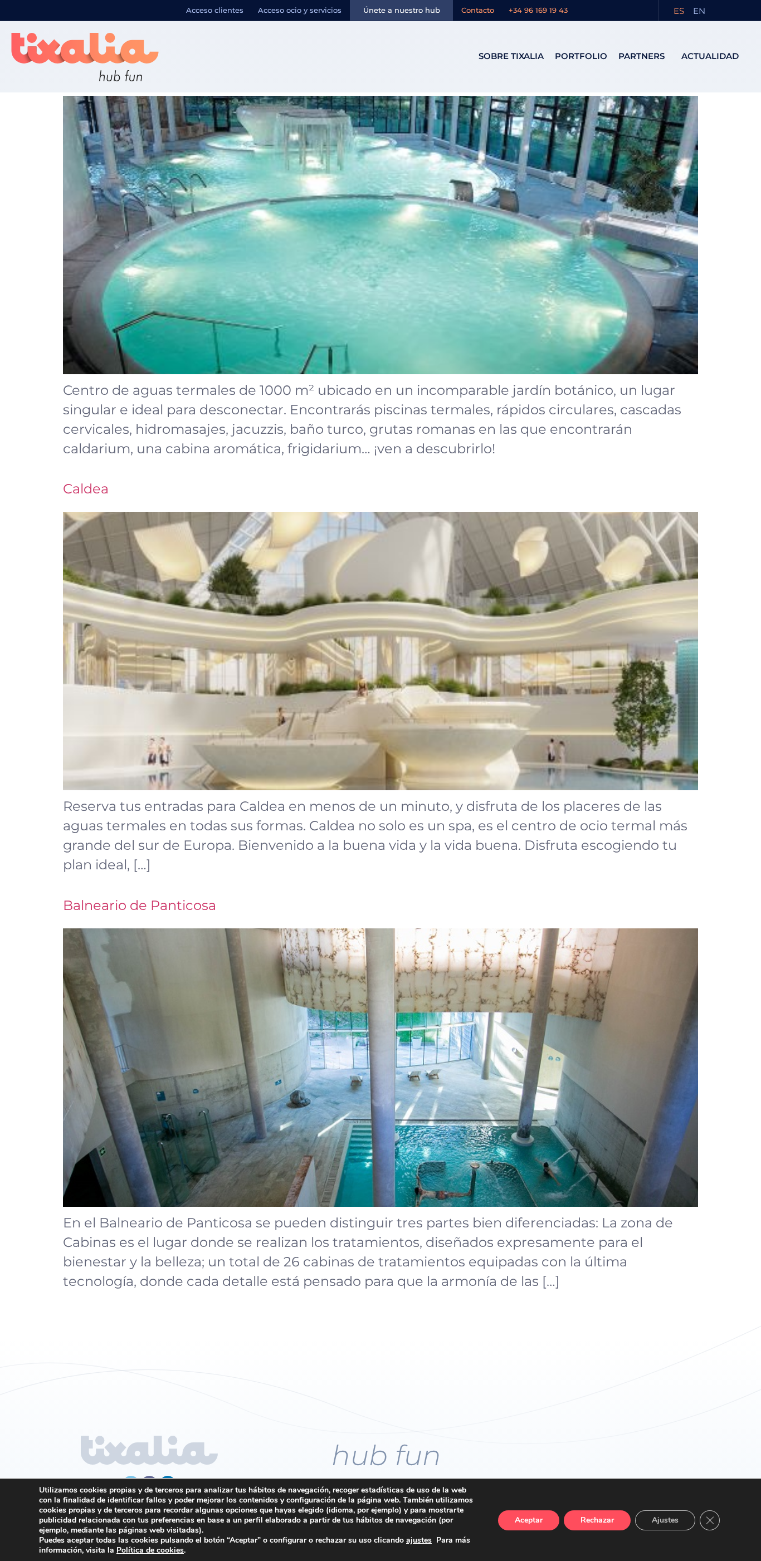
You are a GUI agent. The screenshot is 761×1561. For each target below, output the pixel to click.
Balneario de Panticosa (139, 905)
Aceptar (529, 1520)
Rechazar (597, 1520)
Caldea (86, 489)
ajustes (419, 1540)
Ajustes (665, 1520)
